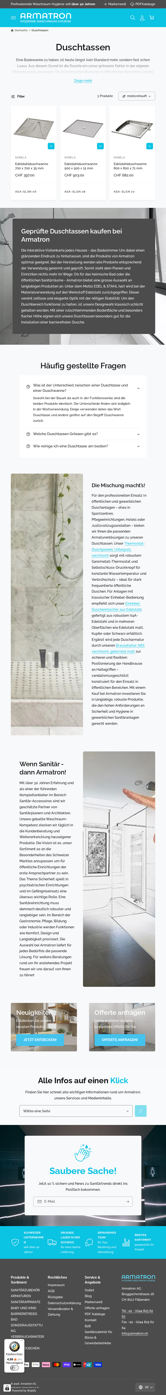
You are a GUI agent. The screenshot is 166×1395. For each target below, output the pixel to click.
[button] (13, 17)
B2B (88, 1326)
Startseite (21, 30)
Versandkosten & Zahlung (60, 1311)
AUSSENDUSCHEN (25, 1348)
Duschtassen (40, 30)
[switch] (14, 1367)
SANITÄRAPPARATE (25, 1302)
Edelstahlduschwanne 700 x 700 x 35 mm (31, 166)
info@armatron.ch (135, 1333)
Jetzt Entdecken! (40, 1040)
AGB (51, 1291)
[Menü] (21, 1341)
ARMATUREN (21, 1296)
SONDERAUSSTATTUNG (27, 1328)
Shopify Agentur (16, 1387)
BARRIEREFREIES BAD (24, 1316)
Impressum (56, 1285)
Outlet (89, 1290)
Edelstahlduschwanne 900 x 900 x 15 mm (80, 166)
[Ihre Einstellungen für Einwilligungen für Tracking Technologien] (7, 1388)
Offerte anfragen (97, 1308)
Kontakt (90, 1320)
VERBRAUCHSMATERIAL (27, 1339)
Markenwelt (117, 4)
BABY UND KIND (23, 1308)
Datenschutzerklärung (64, 1303)
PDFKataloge (145, 4)
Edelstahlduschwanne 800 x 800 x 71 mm (130, 166)
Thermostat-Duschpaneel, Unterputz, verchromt (118, 549)
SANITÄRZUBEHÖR (25, 1290)
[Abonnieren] (127, 1202)
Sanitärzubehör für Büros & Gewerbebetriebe (98, 1337)
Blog (88, 1296)
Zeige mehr (83, 81)
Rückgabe (55, 1297)
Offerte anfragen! (120, 1040)
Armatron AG (28, 1383)
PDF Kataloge (95, 1314)
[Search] (141, 1111)
